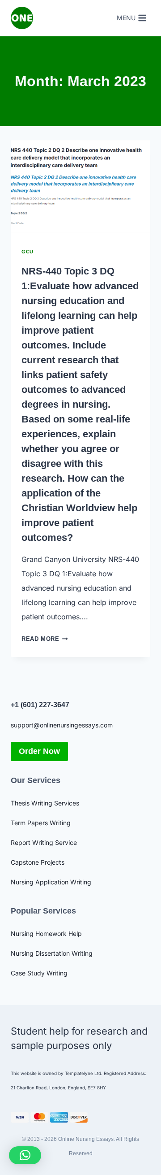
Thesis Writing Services (45, 803)
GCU (27, 251)
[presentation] (80, 187)
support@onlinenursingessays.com (62, 725)
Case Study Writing (39, 973)
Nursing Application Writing (51, 882)
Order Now (39, 751)
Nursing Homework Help (46, 933)
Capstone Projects (37, 862)
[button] (25, 1155)
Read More (44, 638)
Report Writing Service (44, 842)
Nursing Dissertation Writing (52, 953)
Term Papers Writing (41, 823)
